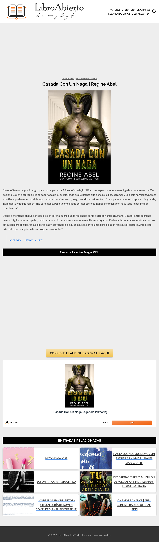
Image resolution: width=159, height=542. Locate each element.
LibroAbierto (68, 78)
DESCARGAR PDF (141, 13)
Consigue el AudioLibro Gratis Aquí (79, 353)
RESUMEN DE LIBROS (119, 13)
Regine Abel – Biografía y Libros (26, 240)
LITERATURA (128, 9)
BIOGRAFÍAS (143, 9)
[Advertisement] (79, 46)
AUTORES (115, 9)
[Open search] (154, 11)
